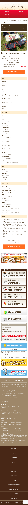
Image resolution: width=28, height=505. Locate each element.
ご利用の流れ (21, 11)
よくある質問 (7, 17)
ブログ (21, 14)
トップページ (14, 448)
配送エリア (7, 14)
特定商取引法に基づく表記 (14, 484)
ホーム (2, 20)
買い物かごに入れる (14, 72)
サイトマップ (14, 498)
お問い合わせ (21, 17)
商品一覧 (7, 11)
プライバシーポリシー (14, 489)
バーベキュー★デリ (12, 502)
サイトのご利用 (14, 493)
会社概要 (14, 480)
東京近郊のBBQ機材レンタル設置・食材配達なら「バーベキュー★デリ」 (14, 6)
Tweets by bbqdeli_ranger (8, 354)
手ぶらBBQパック (15, 20)
